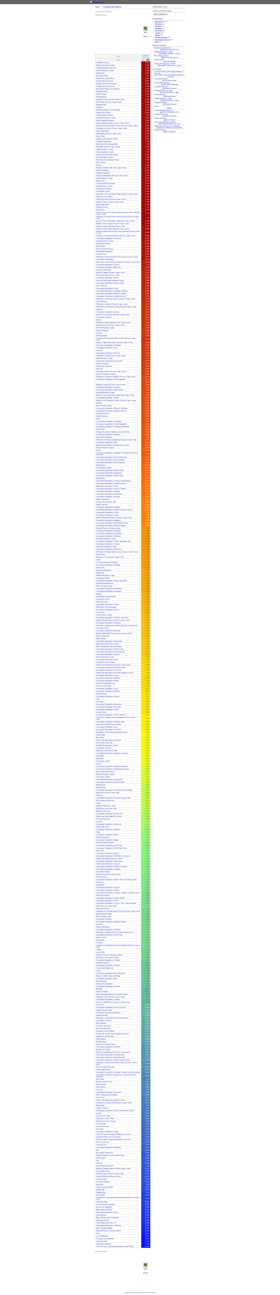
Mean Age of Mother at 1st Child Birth (108, 110)
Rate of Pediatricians (102, 636)
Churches (99, 924)
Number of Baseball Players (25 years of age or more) (113, 665)
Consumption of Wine (103, 191)
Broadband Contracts (102, 62)
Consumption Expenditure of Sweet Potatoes (110, 782)
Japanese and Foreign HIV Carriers (107, 139)
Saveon (98, 764)
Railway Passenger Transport (105, 65)
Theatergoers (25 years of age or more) (108, 133)
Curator (98, 803)
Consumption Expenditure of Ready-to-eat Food (111, 411)
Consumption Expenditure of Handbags (108, 345)
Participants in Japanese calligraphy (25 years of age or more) (115, 377)
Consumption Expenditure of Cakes (107, 515)
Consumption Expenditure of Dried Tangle (109, 935)
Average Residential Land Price (106, 68)
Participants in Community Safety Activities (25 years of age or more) (118, 911)
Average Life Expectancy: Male (106, 502)
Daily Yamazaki (101, 638)
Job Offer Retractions (103, 413)
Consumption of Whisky (103, 317)
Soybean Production (102, 963)
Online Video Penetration (104, 366)
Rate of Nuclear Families (104, 405)
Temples (99, 949)
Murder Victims (101, 937)
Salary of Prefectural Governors (106, 374)
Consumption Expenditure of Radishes (108, 434)
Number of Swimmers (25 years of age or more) (111, 168)
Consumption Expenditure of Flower (107, 680)
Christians (99, 333)
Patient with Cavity (102, 602)
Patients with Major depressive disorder (108, 740)
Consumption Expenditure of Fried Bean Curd (110, 652)
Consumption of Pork (102, 599)
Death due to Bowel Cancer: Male (106, 750)
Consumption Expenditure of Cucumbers (109, 421)
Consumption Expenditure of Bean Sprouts (109, 861)
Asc (143, 60)
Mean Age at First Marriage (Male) (107, 144)
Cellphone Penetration (103, 173)
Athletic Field (100, 1190)
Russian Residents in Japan (105, 447)
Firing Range (100, 940)
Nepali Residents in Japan (104, 358)
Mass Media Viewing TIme (104, 1152)
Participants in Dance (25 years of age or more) (111, 371)
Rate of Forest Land (102, 1142)
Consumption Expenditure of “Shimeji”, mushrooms (112, 617)
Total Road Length (102, 1202)
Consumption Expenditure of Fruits (107, 659)
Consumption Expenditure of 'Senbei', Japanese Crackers (114, 510)
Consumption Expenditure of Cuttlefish (108, 960)
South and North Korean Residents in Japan (110, 280)
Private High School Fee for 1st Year (107, 275)
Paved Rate (100, 758)
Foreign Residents (161, 37)
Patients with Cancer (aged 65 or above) (109, 816)
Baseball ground (101, 1041)
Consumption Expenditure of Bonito (107, 853)
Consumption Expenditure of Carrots (107, 675)
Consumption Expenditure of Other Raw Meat (110, 1057)
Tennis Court (100, 1097)
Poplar (98, 832)
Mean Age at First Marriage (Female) (107, 160)
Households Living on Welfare (105, 662)
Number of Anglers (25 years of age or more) (110, 1155)
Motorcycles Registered (103, 570)
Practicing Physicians (103, 819)
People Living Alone (102, 363)
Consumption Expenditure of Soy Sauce (109, 1092)
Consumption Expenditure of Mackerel (108, 1047)
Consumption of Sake (103, 777)
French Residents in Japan (104, 157)
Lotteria (98, 560)
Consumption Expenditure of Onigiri (107, 398)
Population (99, 107)
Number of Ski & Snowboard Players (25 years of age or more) (116, 400)
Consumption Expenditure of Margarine (108, 623)
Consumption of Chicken (104, 919)
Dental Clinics (100, 210)
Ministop (99, 594)
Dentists (98, 320)
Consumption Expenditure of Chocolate (108, 707)
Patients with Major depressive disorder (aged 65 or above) (114, 673)
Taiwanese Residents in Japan (105, 118)
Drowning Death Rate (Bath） (105, 842)
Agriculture (158, 24)
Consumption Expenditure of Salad (107, 288)
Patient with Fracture (102, 895)
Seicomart (99, 821)
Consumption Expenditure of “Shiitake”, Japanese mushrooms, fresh (117, 893)
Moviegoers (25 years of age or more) (108, 147)
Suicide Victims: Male (103, 1116)
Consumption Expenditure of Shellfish (108, 829)
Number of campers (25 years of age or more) (110, 384)
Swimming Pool (101, 1145)
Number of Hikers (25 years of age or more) (110, 202)
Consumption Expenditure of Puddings (108, 507)
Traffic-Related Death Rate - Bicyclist (108, 864)
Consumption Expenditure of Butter (107, 278)
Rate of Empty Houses (103, 1028)
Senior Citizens (101, 1158)
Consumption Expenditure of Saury (107, 835)
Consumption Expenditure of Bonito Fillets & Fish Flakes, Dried (116, 879)
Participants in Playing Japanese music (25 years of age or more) (117, 552)
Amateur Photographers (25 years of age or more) (112, 175)
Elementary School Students (105, 1031)
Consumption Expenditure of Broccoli (108, 353)
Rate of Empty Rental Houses (105, 771)
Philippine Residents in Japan (105, 575)
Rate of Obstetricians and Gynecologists (109, 646)
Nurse (98, 1233)
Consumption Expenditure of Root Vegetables (110, 460)
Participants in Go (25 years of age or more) (110, 557)
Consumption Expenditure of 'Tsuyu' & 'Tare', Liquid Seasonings (116, 903)
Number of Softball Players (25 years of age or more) (113, 1002)
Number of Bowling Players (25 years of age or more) (113, 620)
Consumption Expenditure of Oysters (108, 654)
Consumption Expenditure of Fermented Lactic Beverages (114, 790)
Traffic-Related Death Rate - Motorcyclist (109, 779)
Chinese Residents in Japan (105, 70)
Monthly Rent (100, 73)
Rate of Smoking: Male (103, 916)
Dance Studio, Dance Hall (104, 743)
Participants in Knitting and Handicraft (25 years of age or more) (116, 440)
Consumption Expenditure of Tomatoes (108, 387)
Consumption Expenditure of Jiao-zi (107, 609)
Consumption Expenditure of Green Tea (108, 670)
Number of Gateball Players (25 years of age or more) (113, 1052)
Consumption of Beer (102, 578)
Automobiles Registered (103, 1244)
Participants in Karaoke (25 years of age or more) (111, 304)
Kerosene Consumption (103, 1026)
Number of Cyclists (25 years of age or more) (110, 226)
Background (159, 21)
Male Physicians (101, 981)
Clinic (98, 699)
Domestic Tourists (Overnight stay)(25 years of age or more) (115, 221)
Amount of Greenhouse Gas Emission (108, 874)
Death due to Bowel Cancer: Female (107, 644)
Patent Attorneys (101, 97)
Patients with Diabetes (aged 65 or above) (109, 858)
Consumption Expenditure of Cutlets (107, 512)
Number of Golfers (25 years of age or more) (110, 325)
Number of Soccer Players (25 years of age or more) (112, 314)
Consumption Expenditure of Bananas (108, 678)
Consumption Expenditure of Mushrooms (109, 704)
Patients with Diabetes (103, 1069)
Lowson (98, 970)
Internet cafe (100, 567)
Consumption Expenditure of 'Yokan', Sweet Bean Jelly (113, 541)
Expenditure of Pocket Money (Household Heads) (111, 732)
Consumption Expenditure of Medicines (108, 536)
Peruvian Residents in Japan (105, 657)
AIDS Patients (100, 246)
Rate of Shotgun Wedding (104, 1228)
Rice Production (101, 1023)
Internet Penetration (102, 170)
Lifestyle (158, 33)
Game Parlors (100, 952)
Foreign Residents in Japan (104, 241)
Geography (159, 30)
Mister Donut (100, 851)
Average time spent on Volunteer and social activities (113, 432)
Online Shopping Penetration (105, 120)
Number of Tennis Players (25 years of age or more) (112, 223)
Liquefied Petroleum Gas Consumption (108, 1137)
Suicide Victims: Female (104, 615)
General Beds (100, 1195)
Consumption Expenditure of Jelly (106, 727)
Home (97, 7)
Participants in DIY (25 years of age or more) (110, 997)
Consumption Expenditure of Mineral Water (109, 475)
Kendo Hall (99, 1184)
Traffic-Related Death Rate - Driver (107, 1212)
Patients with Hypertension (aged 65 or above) (110, 1100)
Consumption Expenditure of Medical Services (110, 296)
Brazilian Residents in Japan (105, 774)
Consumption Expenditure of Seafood (108, 965)
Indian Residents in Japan (104, 186)
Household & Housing (162, 40)
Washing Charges (101, 335)
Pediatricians (100, 573)
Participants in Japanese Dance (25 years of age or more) (114, 932)
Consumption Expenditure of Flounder (108, 986)
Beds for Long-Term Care (104, 1082)
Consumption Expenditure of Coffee (107, 709)
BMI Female (100, 1079)
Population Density (102, 91)
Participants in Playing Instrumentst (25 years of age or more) (115, 236)
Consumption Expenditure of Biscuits (108, 691)
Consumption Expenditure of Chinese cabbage (110, 525)
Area (97, 1150)
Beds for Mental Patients (104, 1210)
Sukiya (98, 450)
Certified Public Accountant (104, 115)
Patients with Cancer (102, 827)
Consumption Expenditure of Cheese (107, 312)
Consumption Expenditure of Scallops (108, 869)
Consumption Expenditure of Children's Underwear (112, 766)
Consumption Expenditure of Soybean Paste (110, 1055)
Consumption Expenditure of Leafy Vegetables (110, 379)
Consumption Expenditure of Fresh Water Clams (111, 848)
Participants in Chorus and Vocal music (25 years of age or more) (116, 257)
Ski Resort (99, 943)
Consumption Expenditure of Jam (106, 348)
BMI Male (99, 989)
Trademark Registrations (104, 141)
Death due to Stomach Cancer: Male (107, 792)
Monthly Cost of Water (103, 1049)
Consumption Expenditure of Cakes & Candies (111, 489)
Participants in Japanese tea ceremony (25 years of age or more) (116, 625)
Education (158, 28)
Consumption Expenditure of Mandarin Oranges (111, 922)
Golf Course (100, 1005)
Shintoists (99, 795)
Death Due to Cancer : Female (105, 1121)
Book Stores (100, 737)
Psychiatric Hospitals (103, 1182)
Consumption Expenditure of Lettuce (107, 264)
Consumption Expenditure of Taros (107, 688)
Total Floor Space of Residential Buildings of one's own (113, 1134)
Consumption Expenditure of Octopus (108, 496)
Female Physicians (102, 416)
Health (157, 35)
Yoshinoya (99, 350)
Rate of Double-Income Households (107, 1217)
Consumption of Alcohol (103, 748)
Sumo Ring (99, 1129)
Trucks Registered (102, 1236)
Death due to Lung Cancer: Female (107, 486)
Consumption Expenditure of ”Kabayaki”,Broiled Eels (112, 426)
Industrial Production (102, 837)
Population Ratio (101, 104)
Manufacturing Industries (104, 914)
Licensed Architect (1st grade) (105, 183)
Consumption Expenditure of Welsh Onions (109, 390)
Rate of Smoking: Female (104, 586)
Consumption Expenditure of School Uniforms (110, 898)
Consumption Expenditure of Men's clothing (110, 283)
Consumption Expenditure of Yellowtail (108, 929)
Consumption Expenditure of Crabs (107, 900)
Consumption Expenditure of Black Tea (108, 267)
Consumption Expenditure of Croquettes (108, 591)
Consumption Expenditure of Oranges (108, 491)
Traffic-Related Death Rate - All (106, 1223)
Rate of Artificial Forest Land (105, 800)
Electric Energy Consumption (105, 1067)
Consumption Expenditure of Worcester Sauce (110, 667)
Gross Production (101, 286)
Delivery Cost (100, 181)
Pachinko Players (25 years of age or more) (110, 1174)
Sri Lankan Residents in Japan (106, 539)
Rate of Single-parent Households (106, 1095)
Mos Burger (99, 701)
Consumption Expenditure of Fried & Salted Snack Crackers (115, 1110)
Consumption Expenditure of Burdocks (108, 1013)
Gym (97, 1160)
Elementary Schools (102, 1220)
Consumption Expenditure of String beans (109, 494)
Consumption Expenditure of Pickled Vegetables (111, 424)
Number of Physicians (103, 811)
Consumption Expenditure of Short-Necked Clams (112, 523)
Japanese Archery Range (104, 1010)
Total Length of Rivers (103, 1171)
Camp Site (99, 1089)
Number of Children (102, 991)
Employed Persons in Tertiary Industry (108, 528)
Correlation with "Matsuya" (112, 7)
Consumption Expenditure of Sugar (107, 1131)
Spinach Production (102, 330)
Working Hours (100, 478)
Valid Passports (101, 162)
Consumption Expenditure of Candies (108, 887)
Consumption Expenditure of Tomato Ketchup (110, 715)
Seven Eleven (100, 554)
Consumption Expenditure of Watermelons (109, 641)
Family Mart (100, 756)
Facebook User (101, 254)
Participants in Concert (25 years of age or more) (111, 128)
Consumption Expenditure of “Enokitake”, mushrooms (113, 856)
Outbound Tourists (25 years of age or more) (110, 99)
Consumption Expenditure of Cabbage (108, 565)
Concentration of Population (105, 259)
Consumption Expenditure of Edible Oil (108, 1147)
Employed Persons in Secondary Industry (109, 955)
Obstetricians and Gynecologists (106, 607)
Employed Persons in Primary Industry (108, 1231)
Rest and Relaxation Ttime (104, 1166)
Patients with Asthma (103, 927)
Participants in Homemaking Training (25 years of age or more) (116, 307)
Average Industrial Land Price (105, 86)
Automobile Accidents (103, 872)
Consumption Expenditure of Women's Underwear (111, 408)
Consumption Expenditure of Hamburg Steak (110, 722)
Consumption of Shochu (103, 1020)
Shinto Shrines (100, 1087)
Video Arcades (100, 735)
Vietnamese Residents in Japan (106, 546)
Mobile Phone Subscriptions (105, 78)
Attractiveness (100, 465)
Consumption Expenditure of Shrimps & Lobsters (111, 866)
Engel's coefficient (102, 504)
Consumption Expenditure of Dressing (108, 631)
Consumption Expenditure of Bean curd (108, 824)
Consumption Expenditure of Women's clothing (111, 293)
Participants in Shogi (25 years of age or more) (111, 355)
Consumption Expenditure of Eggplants (108, 520)
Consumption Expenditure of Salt (106, 978)
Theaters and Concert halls (104, 1187)
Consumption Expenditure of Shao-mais (108, 238)
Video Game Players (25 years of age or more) (111, 199)
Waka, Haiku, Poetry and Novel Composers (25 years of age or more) (118, 262)
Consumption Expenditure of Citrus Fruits (109, 845)
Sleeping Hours (101, 1192)
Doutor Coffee (100, 136)
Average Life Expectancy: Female (107, 745)
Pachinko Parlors (101, 1179)
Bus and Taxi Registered (104, 1207)
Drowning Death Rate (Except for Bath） (109, 1176)
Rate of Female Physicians (104, 249)
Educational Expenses (103, 243)
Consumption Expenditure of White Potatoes (110, 470)
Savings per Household (103, 270)
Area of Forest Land (102, 1126)
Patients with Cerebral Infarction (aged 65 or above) (112, 1034)
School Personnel (101, 1241)
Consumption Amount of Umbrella (106, 562)
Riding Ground (100, 785)
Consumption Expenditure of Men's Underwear (110, 462)
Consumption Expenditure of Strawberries (109, 473)
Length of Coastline (102, 1108)
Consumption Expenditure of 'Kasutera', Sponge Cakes (113, 798)
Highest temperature (102, 499)
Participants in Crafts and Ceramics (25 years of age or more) (115, 299)
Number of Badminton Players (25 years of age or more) (114, 517)
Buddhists (99, 403)
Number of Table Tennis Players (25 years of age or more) (114, 342)
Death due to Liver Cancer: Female (107, 957)
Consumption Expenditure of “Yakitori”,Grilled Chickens (113, 481)
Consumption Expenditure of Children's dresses (111, 483)
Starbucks (99, 309)
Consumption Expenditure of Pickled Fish (109, 588)
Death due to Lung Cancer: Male (106, 808)
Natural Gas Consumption (104, 196)
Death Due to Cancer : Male (105, 1118)
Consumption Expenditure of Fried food (108, 729)
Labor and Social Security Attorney (107, 154)
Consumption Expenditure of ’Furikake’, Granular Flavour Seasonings (118, 1072)
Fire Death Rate (101, 1124)
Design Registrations (102, 204)
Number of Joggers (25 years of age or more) (110, 272)
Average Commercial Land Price (106, 83)
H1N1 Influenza (101, 1039)
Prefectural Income (102, 207)
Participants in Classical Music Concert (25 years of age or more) (116, 125)
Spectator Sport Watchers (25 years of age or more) (112, 445)
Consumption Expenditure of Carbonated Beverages (112, 769)
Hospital (98, 1113)
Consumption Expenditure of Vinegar (107, 890)
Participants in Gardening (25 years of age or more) (112, 1018)
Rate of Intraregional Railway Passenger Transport (112, 994)
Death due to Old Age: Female (105, 1044)
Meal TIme (99, 369)
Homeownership (101, 1084)
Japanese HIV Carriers (103, 112)
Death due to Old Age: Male (105, 1036)
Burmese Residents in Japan (105, 328)
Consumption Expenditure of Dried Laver (109, 549)
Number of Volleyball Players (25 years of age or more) (113, 1168)
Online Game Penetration (104, 437)
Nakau (98, 419)
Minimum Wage (101, 94)
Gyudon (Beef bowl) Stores (104, 81)
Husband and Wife (102, 1015)
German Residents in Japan (105, 152)
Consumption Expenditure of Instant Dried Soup (111, 457)
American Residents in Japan (105, 392)
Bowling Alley (100, 1105)
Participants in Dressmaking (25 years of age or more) (113, 322)
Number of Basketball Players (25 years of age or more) (113, 633)
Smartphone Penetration (103, 189)
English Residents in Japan (104, 149)
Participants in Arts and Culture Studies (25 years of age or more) (116, 194)
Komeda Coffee (101, 712)
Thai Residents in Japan (103, 468)
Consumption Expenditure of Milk (106, 442)
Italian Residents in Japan (104, 178)
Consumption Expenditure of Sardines (108, 999)
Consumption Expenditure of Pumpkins (108, 531)
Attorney (99, 165)
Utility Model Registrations (104, 251)
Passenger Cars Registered (105, 1238)
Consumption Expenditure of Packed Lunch (110, 649)
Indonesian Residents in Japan (106, 806)
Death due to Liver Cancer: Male (106, 906)
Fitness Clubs (100, 429)
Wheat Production (101, 877)
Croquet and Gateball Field (104, 968)
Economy (158, 26)
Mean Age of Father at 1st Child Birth (108, 89)
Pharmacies (100, 882)
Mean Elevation (101, 787)
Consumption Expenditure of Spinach (108, 544)
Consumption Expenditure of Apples (107, 840)
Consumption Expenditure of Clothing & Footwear (111, 291)
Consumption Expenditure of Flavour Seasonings (111, 581)
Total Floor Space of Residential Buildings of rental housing (115, 1246)
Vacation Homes (101, 694)
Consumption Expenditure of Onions (107, 604)
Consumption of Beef (102, 761)
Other (157, 42)
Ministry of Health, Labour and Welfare (108, 976)
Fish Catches (100, 612)
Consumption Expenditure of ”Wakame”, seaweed (111, 753)
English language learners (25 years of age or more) (112, 123)
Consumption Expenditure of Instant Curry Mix (110, 1007)
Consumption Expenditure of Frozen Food (109, 814)
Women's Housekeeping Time (105, 683)
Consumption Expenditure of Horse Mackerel (110, 973)
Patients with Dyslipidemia (104, 984)
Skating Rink (100, 885)
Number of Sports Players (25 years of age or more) (112, 229)
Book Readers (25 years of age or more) (109, 102)
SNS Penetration (101, 301)
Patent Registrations (102, 131)
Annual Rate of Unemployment (106, 596)
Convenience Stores (102, 628)
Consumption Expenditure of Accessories (109, 361)
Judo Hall (99, 1163)
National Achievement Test (104, 583)
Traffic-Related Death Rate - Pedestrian (108, 1225)
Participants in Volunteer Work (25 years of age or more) (114, 1103)
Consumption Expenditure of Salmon (107, 696)
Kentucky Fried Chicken (103, 686)
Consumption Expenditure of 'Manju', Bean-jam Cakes (113, 1060)
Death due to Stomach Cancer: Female (108, 724)
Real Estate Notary (102, 76)
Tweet (145, 36)
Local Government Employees (105, 1204)
